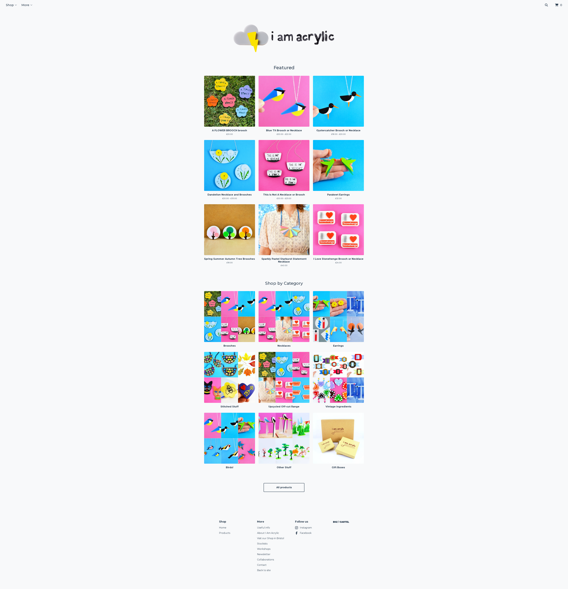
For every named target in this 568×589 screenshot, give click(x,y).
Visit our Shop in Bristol (270, 538)
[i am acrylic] (284, 37)
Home (222, 527)
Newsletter (263, 554)
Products (224, 533)
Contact (262, 565)
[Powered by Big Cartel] (341, 522)
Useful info (263, 527)
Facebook (306, 533)
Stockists (262, 543)
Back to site (264, 570)
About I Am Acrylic (268, 533)
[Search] (546, 5)
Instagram (306, 527)
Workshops (263, 549)
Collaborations (265, 559)
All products (284, 487)
